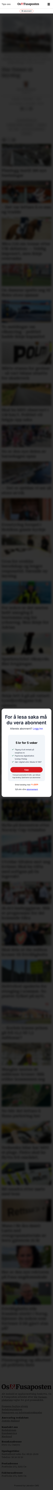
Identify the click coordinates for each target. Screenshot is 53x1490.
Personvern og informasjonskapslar (22, 1412)
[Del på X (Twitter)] (26, 109)
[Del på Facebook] (22, 109)
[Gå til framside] (28, 4)
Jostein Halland (11, 1420)
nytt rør (13, 129)
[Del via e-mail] (31, 109)
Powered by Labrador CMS (26, 1485)
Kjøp (26, 770)
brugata (41, 125)
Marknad (7, 1436)
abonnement (32, 789)
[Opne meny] (49, 4)
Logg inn (26, 728)
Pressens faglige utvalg (15, 1406)
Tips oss (6, 4)
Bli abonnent (26, 11)
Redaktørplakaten (12, 1409)
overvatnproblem (26, 120)
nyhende (26, 134)
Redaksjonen (9, 1430)
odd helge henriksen (33, 129)
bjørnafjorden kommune (20, 125)
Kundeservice (9, 1433)
